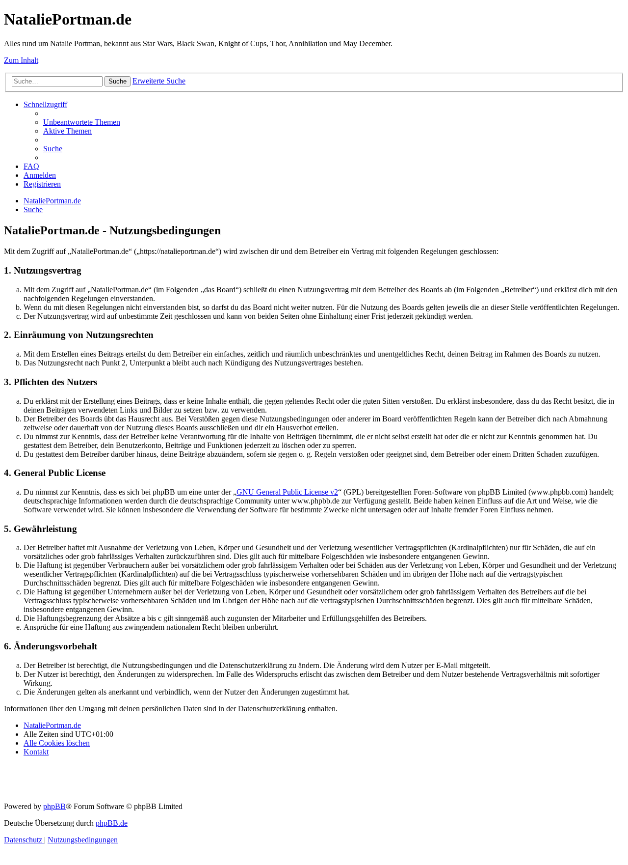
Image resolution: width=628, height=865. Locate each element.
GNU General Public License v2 (287, 492)
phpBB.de (112, 823)
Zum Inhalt (21, 60)
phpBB (54, 806)
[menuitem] (81, 122)
